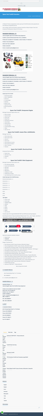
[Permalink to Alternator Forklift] (4, 354)
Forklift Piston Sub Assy (9, 262)
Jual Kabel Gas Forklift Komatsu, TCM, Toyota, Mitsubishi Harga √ (18, 252)
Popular (5, 332)
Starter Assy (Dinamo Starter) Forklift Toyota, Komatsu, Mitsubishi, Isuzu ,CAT (21, 256)
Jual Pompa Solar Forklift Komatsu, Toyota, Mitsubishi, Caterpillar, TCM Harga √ (21, 249)
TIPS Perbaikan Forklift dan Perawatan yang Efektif (17, 357)
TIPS (5, 398)
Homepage (29, 16)
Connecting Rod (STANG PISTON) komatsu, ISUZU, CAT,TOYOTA (18, 258)
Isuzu (5, 389)
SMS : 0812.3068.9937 (7, 300)
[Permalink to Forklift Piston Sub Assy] (4, 347)
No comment (10, 337)
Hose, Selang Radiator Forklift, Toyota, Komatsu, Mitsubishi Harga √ (19, 245)
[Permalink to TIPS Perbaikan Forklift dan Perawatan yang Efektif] (4, 361)
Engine (5, 384)
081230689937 (7, 275)
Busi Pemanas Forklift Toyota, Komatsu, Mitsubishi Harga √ (17, 244)
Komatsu (5, 391)
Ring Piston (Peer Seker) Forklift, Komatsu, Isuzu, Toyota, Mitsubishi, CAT (20, 259)
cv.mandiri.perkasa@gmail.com (12, 47)
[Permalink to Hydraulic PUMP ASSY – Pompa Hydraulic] (4, 339)
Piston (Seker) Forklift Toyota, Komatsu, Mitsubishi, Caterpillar (18, 261)
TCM (5, 396)
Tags (15, 332)
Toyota (5, 400)
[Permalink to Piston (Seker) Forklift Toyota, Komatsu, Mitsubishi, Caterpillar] (4, 373)
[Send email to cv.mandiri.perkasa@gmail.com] (24, 5)
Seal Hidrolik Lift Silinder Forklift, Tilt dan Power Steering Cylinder (18, 247)
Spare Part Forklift (23, 266)
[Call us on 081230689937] (23, 5)
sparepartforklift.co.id (13, 414)
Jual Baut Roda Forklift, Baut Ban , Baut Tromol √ (15, 253)
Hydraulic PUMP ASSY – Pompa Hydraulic (13, 264)
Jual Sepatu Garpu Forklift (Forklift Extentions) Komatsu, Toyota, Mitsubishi (20, 255)
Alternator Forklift (10, 352)
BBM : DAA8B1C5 (6, 296)
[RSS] (21, 3)
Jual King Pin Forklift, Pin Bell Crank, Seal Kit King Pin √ (16, 250)
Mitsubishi (6, 393)
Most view (10, 332)
